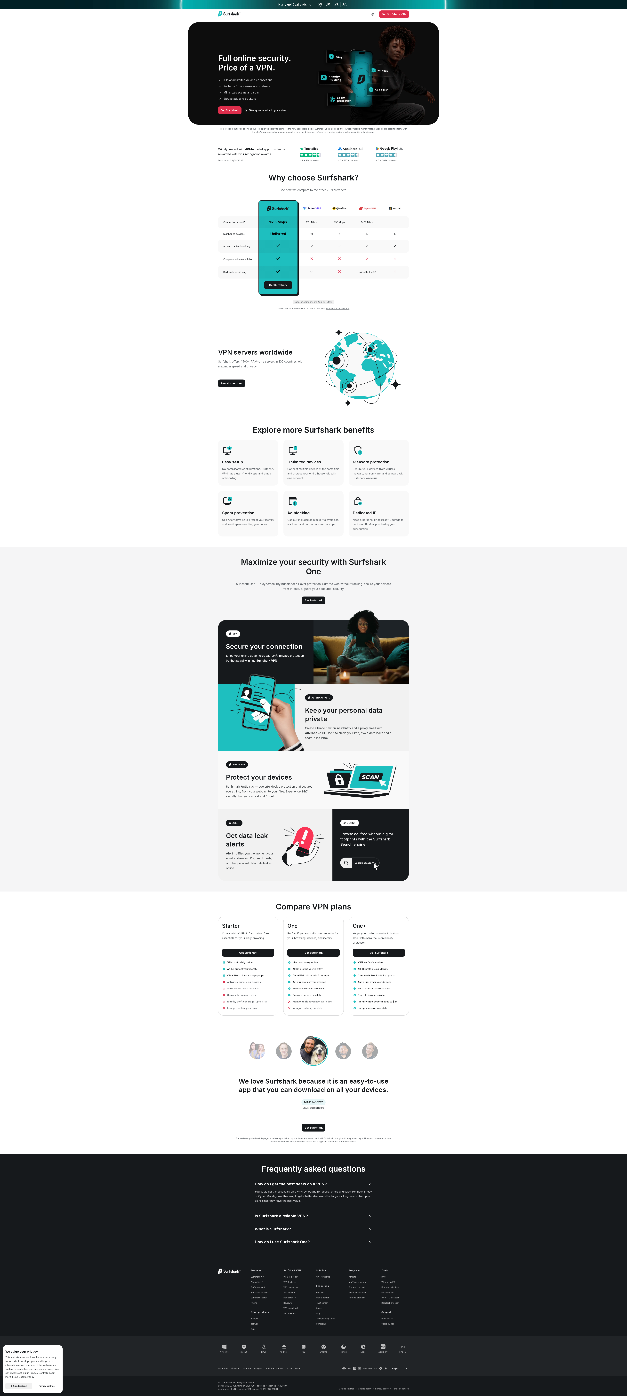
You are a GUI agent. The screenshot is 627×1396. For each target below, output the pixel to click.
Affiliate (352, 1277)
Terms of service (400, 1389)
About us (320, 1292)
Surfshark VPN (266, 660)
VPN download (290, 1308)
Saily (253, 1329)
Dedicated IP (289, 1297)
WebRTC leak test (390, 1297)
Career (319, 1308)
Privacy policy (382, 1389)
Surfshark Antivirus (240, 786)
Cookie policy (364, 1389)
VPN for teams (323, 1277)
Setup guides (387, 1324)
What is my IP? (388, 1282)
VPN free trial (289, 1313)
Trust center (322, 1303)
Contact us (321, 1324)
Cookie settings (346, 1389)
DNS (383, 1277)
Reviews (287, 1303)
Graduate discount (357, 1292)
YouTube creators (357, 1282)
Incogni (254, 1318)
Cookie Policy (26, 1376)
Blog (318, 1313)
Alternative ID (315, 733)
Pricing (254, 1303)
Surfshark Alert (258, 1287)
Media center (322, 1297)
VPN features (289, 1282)
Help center (387, 1318)
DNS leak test (387, 1292)
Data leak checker (390, 1303)
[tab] (284, 1051)
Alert (229, 853)
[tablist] (313, 1051)
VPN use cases (290, 1287)
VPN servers (289, 1292)
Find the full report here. (337, 308)
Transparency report (326, 1318)
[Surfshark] (229, 14)
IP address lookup (390, 1287)
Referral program (357, 1297)
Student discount (357, 1287)
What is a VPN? (290, 1277)
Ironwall (254, 1324)
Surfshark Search (259, 1297)
